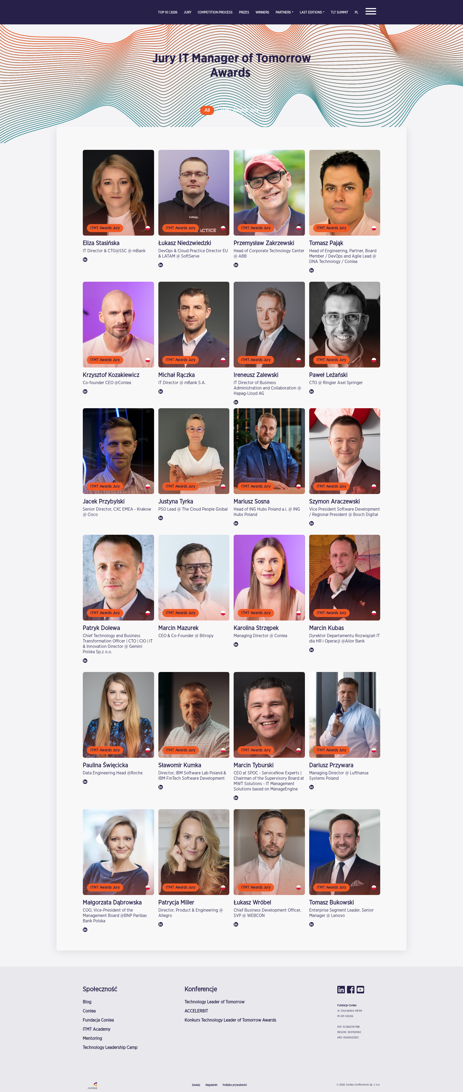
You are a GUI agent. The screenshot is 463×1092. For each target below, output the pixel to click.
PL (356, 12)
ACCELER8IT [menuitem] (196, 1011)
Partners (283, 12)
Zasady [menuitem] (196, 1085)
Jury (187, 12)
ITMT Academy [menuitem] (96, 1029)
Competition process (215, 12)
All (207, 110)
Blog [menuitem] (87, 1002)
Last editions (311, 12)
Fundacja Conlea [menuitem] (98, 1020)
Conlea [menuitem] (89, 1011)
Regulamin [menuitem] (211, 1085)
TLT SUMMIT (339, 12)
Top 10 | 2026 (167, 12)
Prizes (244, 12)
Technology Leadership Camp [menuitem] (110, 1047)
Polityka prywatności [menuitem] (235, 1085)
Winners (262, 12)
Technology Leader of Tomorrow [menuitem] (215, 1002)
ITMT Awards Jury (240, 110)
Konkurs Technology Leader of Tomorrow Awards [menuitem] (230, 1020)
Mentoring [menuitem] (92, 1038)
